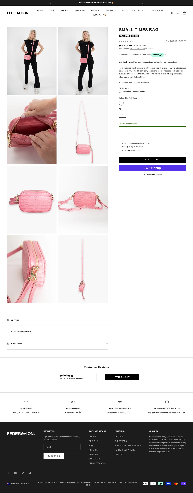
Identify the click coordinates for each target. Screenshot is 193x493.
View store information (131, 151)
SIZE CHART (94, 459)
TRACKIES (94, 11)
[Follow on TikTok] (30, 473)
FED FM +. (119, 437)
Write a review (122, 377)
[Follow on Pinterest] (22, 473)
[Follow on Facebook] (8, 473)
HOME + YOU (157, 11)
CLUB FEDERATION (97, 463)
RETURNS (93, 450)
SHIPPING (93, 454)
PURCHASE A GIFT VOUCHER (128, 445)
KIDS (124, 11)
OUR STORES (121, 441)
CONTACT (93, 437)
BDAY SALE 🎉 (100, 15)
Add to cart (152, 160)
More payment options (153, 174)
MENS (52, 11)
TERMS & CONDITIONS (125, 450)
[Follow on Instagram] (15, 473)
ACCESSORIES (138, 11)
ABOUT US (93, 441)
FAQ (91, 445)
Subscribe (54, 456)
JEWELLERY (110, 11)
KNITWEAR (79, 11)
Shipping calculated (137, 49)
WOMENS (65, 11)
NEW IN (40, 11)
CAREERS (119, 454)
